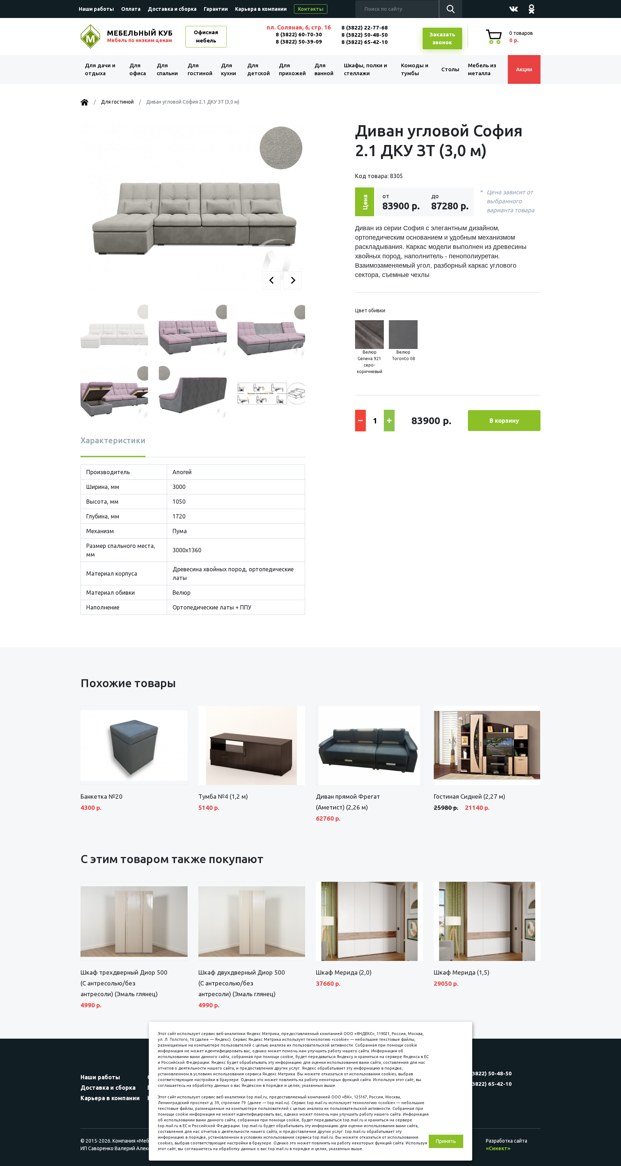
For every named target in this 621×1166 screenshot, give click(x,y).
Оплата (131, 9)
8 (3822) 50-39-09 (299, 41)
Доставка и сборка (172, 9)
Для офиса (137, 69)
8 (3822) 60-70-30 (299, 34)
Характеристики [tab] (113, 440)
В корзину (504, 420)
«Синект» (498, 1148)
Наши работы (96, 9)
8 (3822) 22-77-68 (364, 27)
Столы (450, 69)
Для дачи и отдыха (100, 69)
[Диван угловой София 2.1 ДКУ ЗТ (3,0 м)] (192, 208)
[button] (272, 280)
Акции (524, 69)
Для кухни (228, 69)
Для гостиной (200, 69)
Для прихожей (292, 69)
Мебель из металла (482, 69)
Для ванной (324, 69)
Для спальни (167, 69)
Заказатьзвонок (442, 38)
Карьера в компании (261, 9)
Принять (446, 1141)
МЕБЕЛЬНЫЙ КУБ (139, 36)
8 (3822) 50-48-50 (364, 35)
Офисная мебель (206, 36)
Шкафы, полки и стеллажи (365, 69)
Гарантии (216, 9)
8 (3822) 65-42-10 (364, 42)
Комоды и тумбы (414, 69)
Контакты (310, 9)
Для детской (258, 69)
